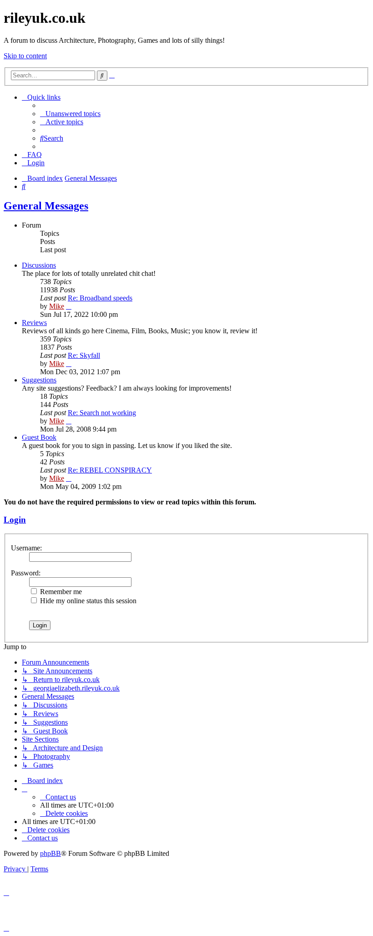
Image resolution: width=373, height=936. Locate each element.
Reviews (34, 322)
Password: (25, 573)
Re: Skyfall (84, 355)
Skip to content (25, 56)
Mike (56, 306)
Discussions (39, 265)
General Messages (46, 206)
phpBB (50, 853)
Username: (26, 548)
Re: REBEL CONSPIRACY (110, 470)
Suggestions (39, 380)
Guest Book (39, 437)
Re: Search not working (102, 413)
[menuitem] (70, 113)
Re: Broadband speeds (100, 298)
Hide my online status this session (87, 601)
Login (15, 519)
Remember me (60, 591)
